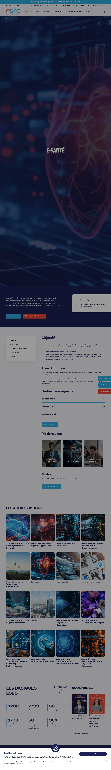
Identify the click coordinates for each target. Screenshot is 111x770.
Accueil (8, 19)
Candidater (12, 316)
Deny (93, 764)
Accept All (93, 754)
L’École (27, 12)
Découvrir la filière (50, 486)
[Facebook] (6, 5)
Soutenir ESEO (84, 5)
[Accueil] (13, 11)
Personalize (93, 759)
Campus (36, 12)
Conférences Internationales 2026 (40, 5)
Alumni (75, 5)
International (58, 12)
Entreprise (89, 12)
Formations (46, 12)
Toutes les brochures (81, 733)
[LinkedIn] (13, 5)
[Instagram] (10, 5)
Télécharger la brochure (33, 316)
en (104, 5)
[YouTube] (18, 5)
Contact (94, 5)
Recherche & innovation (74, 12)
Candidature (66, 5)
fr (101, 5)
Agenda (57, 5)
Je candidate (48, 424)
